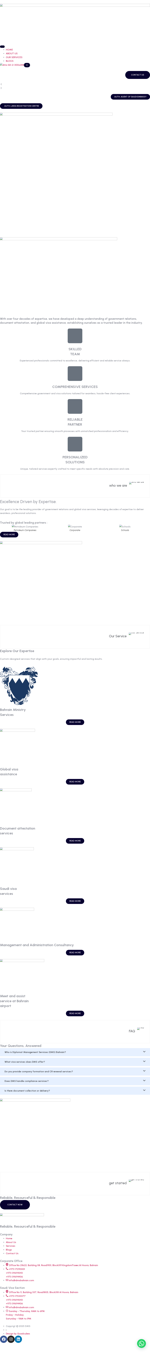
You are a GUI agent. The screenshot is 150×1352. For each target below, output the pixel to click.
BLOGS (9, 61)
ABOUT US (12, 53)
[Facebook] (3, 1339)
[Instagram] (11, 1339)
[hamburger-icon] (2, 46)
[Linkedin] (18, 1339)
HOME (9, 49)
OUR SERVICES (14, 57)
